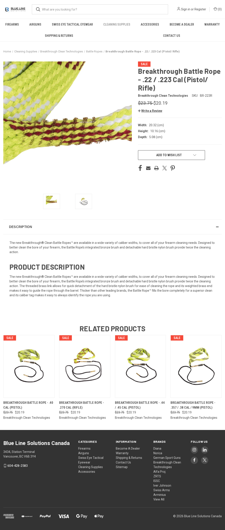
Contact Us (123, 462)
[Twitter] (164, 168)
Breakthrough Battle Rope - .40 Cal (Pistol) (28, 405)
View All (158, 499)
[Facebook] (140, 168)
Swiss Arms (161, 490)
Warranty (212, 24)
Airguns (35, 24)
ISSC (156, 481)
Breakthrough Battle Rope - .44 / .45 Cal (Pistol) (140, 405)
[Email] (148, 168)
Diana (157, 448)
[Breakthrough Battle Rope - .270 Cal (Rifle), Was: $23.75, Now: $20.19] (84, 366)
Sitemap (122, 467)
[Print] (156, 168)
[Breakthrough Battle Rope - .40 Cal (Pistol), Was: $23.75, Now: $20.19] (29, 366)
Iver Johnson (162, 485)
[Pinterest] (173, 168)
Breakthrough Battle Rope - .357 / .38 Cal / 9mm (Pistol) (193, 405)
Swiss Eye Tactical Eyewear (72, 24)
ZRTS (157, 476)
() (219, 9)
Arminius (159, 495)
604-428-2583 (17, 466)
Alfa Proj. (159, 471)
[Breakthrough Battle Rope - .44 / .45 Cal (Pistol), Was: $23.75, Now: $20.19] (140, 366)
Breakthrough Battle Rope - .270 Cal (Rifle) (81, 405)
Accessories (150, 24)
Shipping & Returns (59, 35)
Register (200, 9)
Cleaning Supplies (116, 24)
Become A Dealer (182, 24)
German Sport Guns (167, 458)
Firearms (12, 24)
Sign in (185, 9)
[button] (150, 111)
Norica (157, 453)
